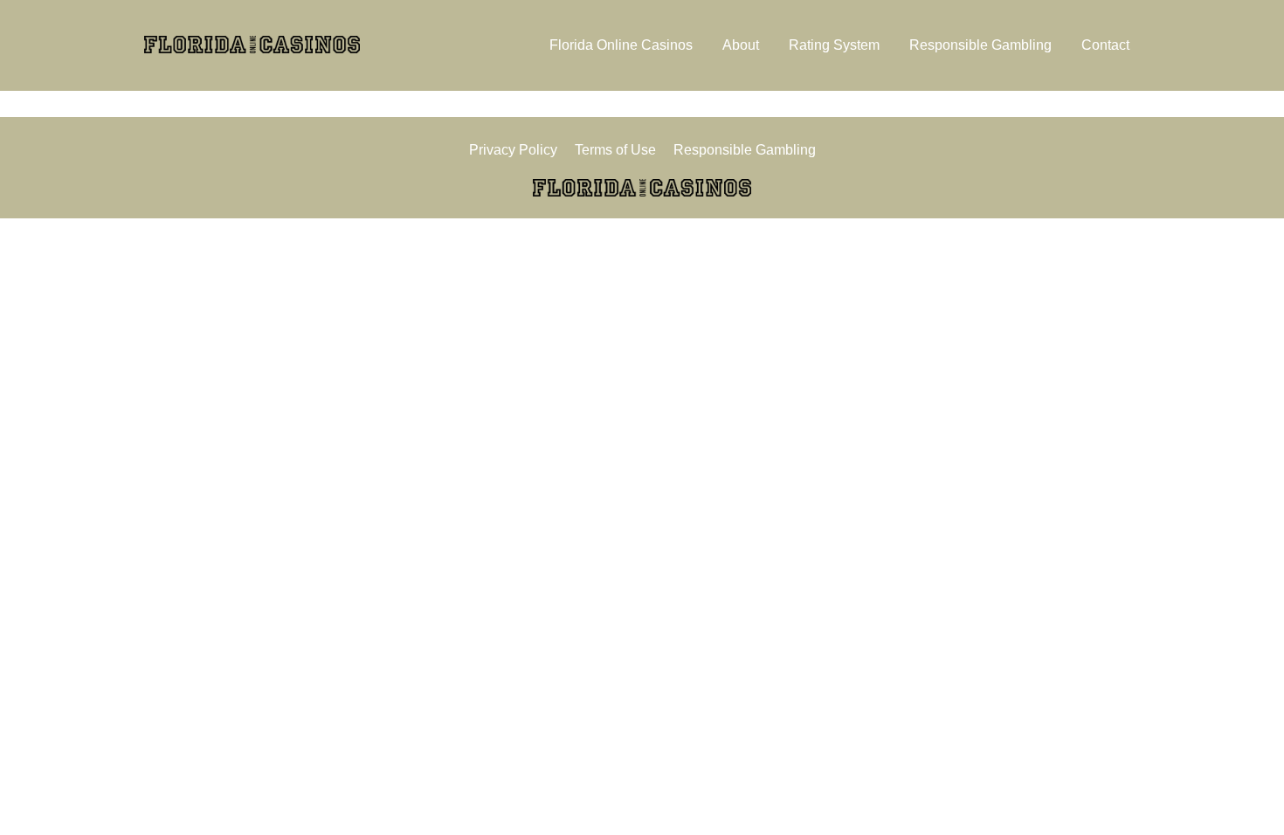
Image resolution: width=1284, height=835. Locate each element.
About (740, 45)
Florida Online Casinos (621, 45)
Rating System (834, 45)
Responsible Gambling (980, 45)
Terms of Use (615, 149)
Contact (1105, 45)
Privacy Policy (513, 149)
